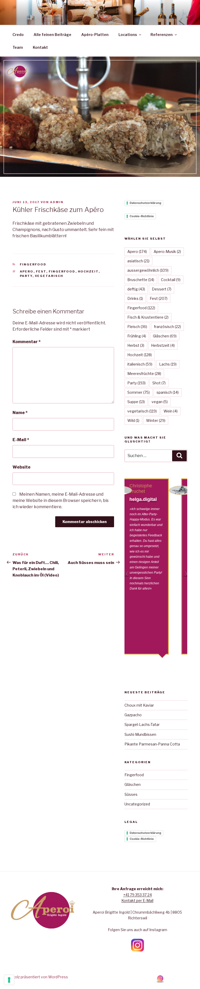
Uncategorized (137, 804)
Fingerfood (33, 264)
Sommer (138, 392)
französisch (167, 326)
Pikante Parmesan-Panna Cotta (152, 744)
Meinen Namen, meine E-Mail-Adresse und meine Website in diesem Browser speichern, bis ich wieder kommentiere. (60, 500)
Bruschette (140, 279)
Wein (171, 411)
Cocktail (170, 279)
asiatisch (138, 261)
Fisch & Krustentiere (147, 317)
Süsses (131, 794)
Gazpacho (133, 715)
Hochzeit (88, 271)
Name (20, 412)
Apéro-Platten (95, 34)
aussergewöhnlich (147, 270)
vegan (160, 401)
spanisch (168, 392)
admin (57, 202)
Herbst (135, 345)
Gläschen (165, 336)
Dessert (161, 289)
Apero (27, 271)
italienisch (139, 364)
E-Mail (20, 439)
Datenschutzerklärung (145, 203)
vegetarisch (49, 276)
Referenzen (162, 34)
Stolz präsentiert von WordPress (39, 977)
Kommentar (26, 341)
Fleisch (137, 326)
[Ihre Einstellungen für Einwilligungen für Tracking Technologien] (9, 980)
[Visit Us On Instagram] (160, 981)
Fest (41, 271)
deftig (136, 289)
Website (21, 467)
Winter (155, 420)
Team (17, 47)
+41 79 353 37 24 (137, 895)
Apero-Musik (167, 251)
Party (26, 276)
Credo (18, 34)
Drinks (135, 298)
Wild (133, 420)
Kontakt (40, 47)
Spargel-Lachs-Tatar (142, 724)
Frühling (136, 336)
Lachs (168, 364)
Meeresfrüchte (144, 373)
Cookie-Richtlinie (142, 216)
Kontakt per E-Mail (137, 900)
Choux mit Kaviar (139, 705)
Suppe (136, 401)
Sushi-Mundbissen (140, 734)
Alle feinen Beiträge (52, 34)
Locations (127, 34)
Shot (159, 383)
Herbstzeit (163, 345)
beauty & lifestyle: (158, 496)
